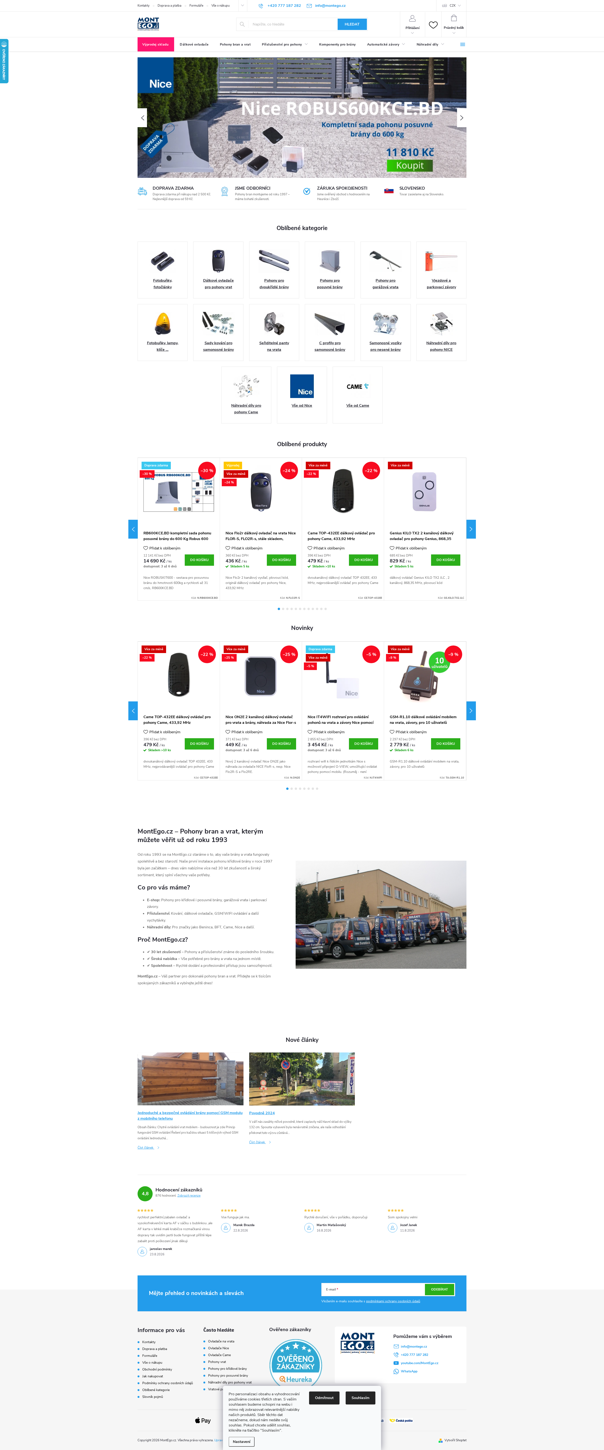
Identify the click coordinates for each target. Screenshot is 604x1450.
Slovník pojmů (152, 1397)
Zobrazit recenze (189, 1196)
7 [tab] (304, 609)
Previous (133, 529)
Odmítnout (324, 1397)
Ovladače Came (219, 1355)
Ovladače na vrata (221, 1341)
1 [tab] (279, 609)
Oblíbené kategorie (156, 1390)
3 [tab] (287, 609)
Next (471, 529)
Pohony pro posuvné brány (228, 1376)
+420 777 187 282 (414, 1355)
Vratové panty (218, 1389)
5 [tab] (296, 609)
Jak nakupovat (152, 1376)
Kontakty (144, 6)
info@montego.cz (414, 1346)
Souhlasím (360, 1397)
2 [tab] (283, 609)
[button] (142, 117)
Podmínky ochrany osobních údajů (167, 1383)
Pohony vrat (217, 1362)
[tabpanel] (179, 529)
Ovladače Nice (218, 1348)
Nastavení (241, 1441)
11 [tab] (321, 609)
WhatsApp (409, 1371)
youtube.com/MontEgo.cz (419, 1363)
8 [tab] (308, 609)
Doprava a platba (169, 6)
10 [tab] (317, 609)
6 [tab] (300, 609)
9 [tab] (313, 609)
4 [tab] (291, 609)
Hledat (352, 24)
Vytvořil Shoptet (455, 1440)
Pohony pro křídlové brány (228, 1369)
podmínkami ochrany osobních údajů (393, 1301)
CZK (453, 6)
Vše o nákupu (220, 6)
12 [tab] (325, 609)
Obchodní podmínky (157, 1369)
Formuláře (196, 6)
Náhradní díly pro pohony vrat (230, 1382)
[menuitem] (156, 44)
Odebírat (439, 1289)
